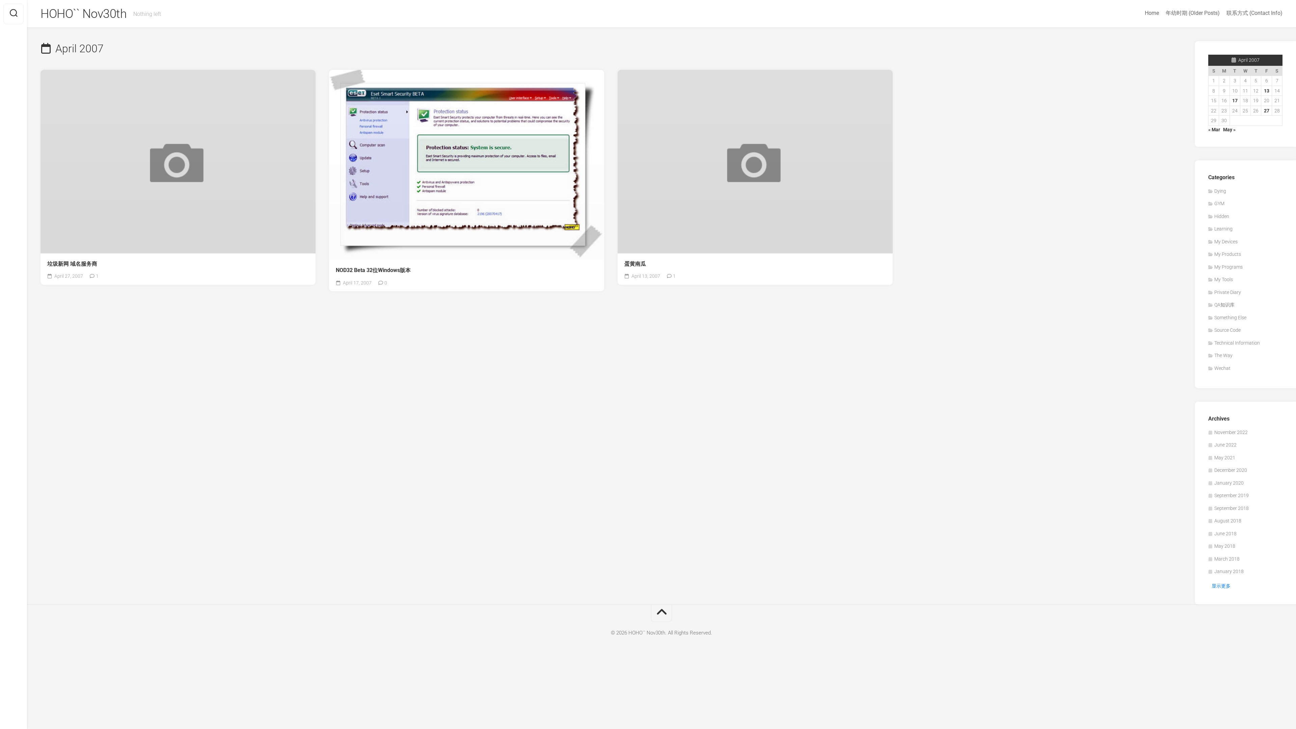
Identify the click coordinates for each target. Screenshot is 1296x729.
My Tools (1223, 279)
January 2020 (1229, 483)
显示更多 (1221, 586)
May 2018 (1224, 546)
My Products (1227, 254)
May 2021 (1224, 457)
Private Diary (1227, 292)
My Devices (1226, 241)
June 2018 (1225, 533)
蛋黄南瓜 (635, 264)
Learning (1223, 229)
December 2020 (1230, 470)
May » (1229, 129)
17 (1235, 100)
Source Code (1227, 330)
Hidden (1221, 216)
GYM (1219, 203)
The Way (1223, 355)
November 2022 (1231, 432)
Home (1152, 13)
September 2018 (1231, 508)
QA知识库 (1224, 304)
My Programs (1228, 267)
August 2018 (1227, 520)
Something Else (1230, 317)
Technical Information (1237, 343)
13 (1266, 90)
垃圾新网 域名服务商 (72, 264)
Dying (1220, 191)
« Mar (1214, 129)
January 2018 (1229, 571)
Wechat (1222, 368)
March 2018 (1227, 559)
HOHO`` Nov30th (83, 14)
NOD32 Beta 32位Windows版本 (373, 270)
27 (1266, 110)
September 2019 (1231, 495)
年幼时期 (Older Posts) (1193, 13)
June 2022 (1225, 445)
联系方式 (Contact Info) (1254, 13)
